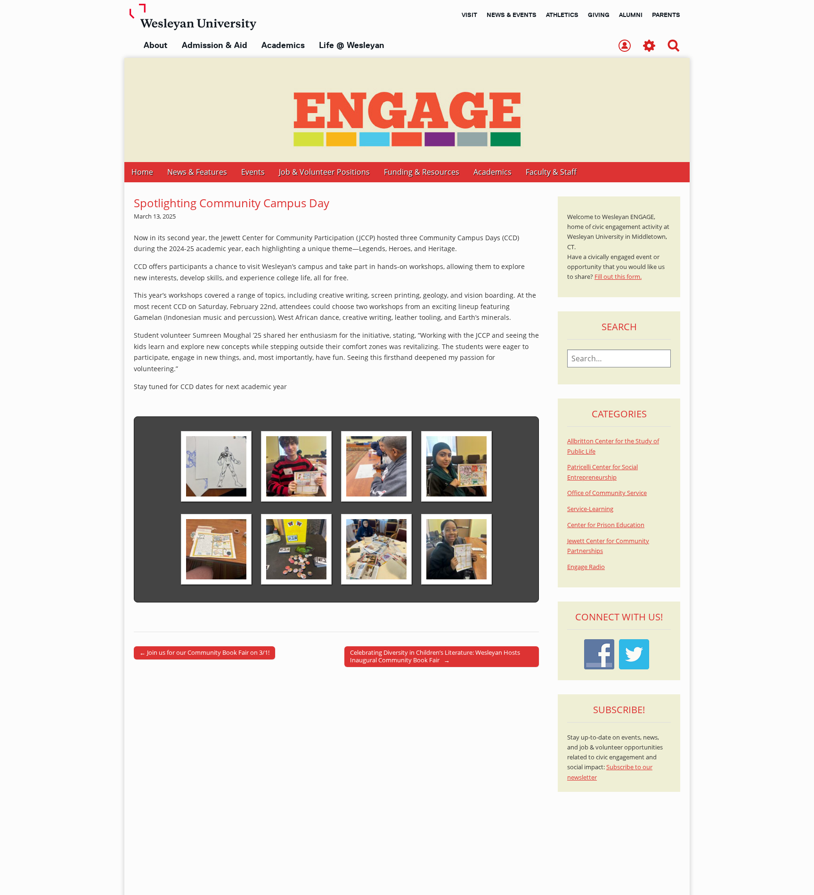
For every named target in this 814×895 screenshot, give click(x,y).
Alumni (631, 14)
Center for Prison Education (605, 525)
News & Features (197, 172)
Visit (469, 14)
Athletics (562, 14)
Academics (283, 45)
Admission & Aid (214, 45)
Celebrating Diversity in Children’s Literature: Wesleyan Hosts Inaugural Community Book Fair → (435, 656)
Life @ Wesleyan (351, 45)
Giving (599, 14)
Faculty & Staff (551, 172)
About (156, 45)
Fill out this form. (618, 277)
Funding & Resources (421, 172)
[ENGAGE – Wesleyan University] (407, 110)
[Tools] (649, 46)
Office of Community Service (607, 493)
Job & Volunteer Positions (324, 172)
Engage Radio (586, 567)
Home (142, 172)
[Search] (673, 46)
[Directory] (624, 46)
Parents (666, 14)
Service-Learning (590, 509)
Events (253, 172)
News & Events (512, 14)
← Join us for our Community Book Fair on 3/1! (204, 652)
